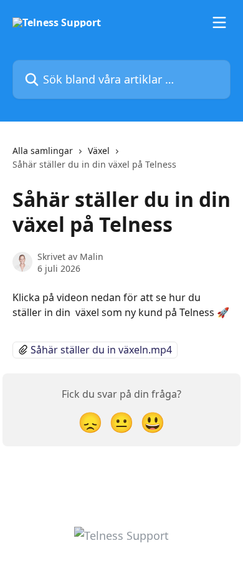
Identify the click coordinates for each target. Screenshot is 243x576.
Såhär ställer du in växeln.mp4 (101, 350)
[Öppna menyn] (219, 22)
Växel (99, 150)
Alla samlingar (42, 150)
